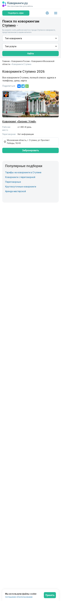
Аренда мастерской (15, 191)
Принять (49, 595)
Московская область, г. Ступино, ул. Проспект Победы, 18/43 (28, 141)
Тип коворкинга (13, 38)
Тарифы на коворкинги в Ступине (23, 172)
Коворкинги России (20, 61)
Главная (6, 61)
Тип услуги (10, 46)
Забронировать (30, 150)
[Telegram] (23, 86)
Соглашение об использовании (18, 597)
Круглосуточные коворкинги (20, 186)
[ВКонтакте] (19, 86)
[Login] (47, 13)
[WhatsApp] (27, 86)
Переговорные (13, 181)
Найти (30, 53)
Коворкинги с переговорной (20, 177)
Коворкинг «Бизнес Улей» (19, 121)
